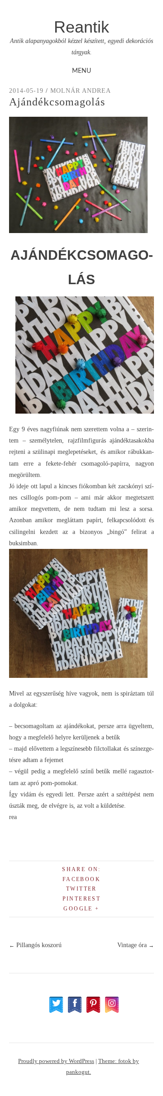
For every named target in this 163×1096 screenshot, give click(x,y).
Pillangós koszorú (35, 945)
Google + (81, 908)
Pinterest (81, 899)
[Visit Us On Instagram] (111, 1011)
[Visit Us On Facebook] (74, 1011)
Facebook (81, 879)
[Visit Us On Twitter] (56, 1011)
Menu (81, 71)
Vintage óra (135, 945)
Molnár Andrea (80, 90)
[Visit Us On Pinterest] (93, 1011)
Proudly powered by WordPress (56, 1061)
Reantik (81, 27)
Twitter (81, 889)
